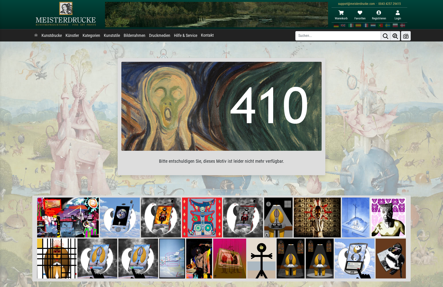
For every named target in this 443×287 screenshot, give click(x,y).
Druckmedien (159, 35)
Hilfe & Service (185, 35)
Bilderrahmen (134, 35)
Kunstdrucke (52, 35)
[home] (36, 35)
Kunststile (112, 35)
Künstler (72, 35)
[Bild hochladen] (406, 36)
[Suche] (385, 36)
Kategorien (91, 35)
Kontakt (207, 35)
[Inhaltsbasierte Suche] (395, 36)
